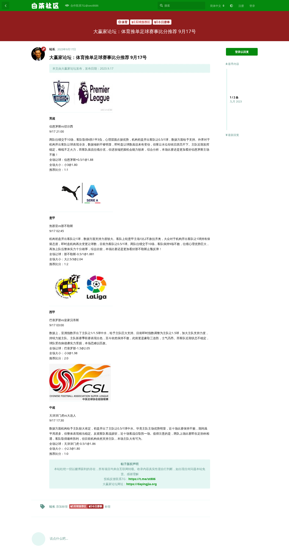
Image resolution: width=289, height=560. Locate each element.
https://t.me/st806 (142, 479)
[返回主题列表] (5, 5)
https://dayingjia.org (141, 484)
